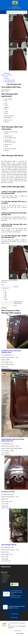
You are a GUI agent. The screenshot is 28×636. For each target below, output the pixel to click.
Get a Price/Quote (6, 89)
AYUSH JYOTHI (15, 7)
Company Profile (6, 576)
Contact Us (4, 579)
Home (6, 76)
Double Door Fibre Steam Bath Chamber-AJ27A (11, 351)
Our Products (5, 577)
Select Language (20, 633)
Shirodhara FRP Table (8, 491)
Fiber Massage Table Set (8, 544)
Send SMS (15, 617)
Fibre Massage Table (10, 80)
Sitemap (4, 581)
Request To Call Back (6, 75)
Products (7, 78)
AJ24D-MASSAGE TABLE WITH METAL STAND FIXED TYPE (12, 440)
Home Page (4, 574)
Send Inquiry (6, 73)
